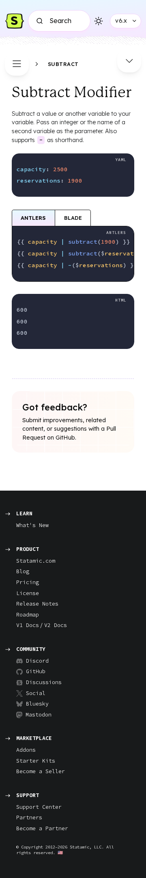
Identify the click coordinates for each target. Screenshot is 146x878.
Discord (37, 660)
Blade (73, 218)
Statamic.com (35, 560)
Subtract (63, 64)
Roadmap (27, 614)
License (27, 593)
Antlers (33, 218)
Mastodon (39, 714)
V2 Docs (55, 625)
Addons (26, 749)
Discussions (40, 682)
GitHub (35, 671)
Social (35, 693)
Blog (22, 571)
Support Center (39, 807)
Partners (29, 817)
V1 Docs (27, 625)
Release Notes (37, 603)
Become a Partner (42, 828)
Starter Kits (35, 760)
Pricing (27, 582)
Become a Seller (40, 771)
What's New (32, 525)
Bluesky (37, 703)
